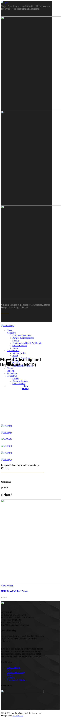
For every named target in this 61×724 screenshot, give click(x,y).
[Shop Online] (10, 362)
